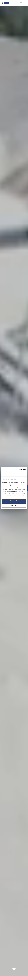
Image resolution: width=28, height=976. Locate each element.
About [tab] (23, 474)
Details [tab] (14, 474)
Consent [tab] (5, 474)
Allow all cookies (14, 501)
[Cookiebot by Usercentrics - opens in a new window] (19, 469)
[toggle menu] (25, 3)
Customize (13, 505)
